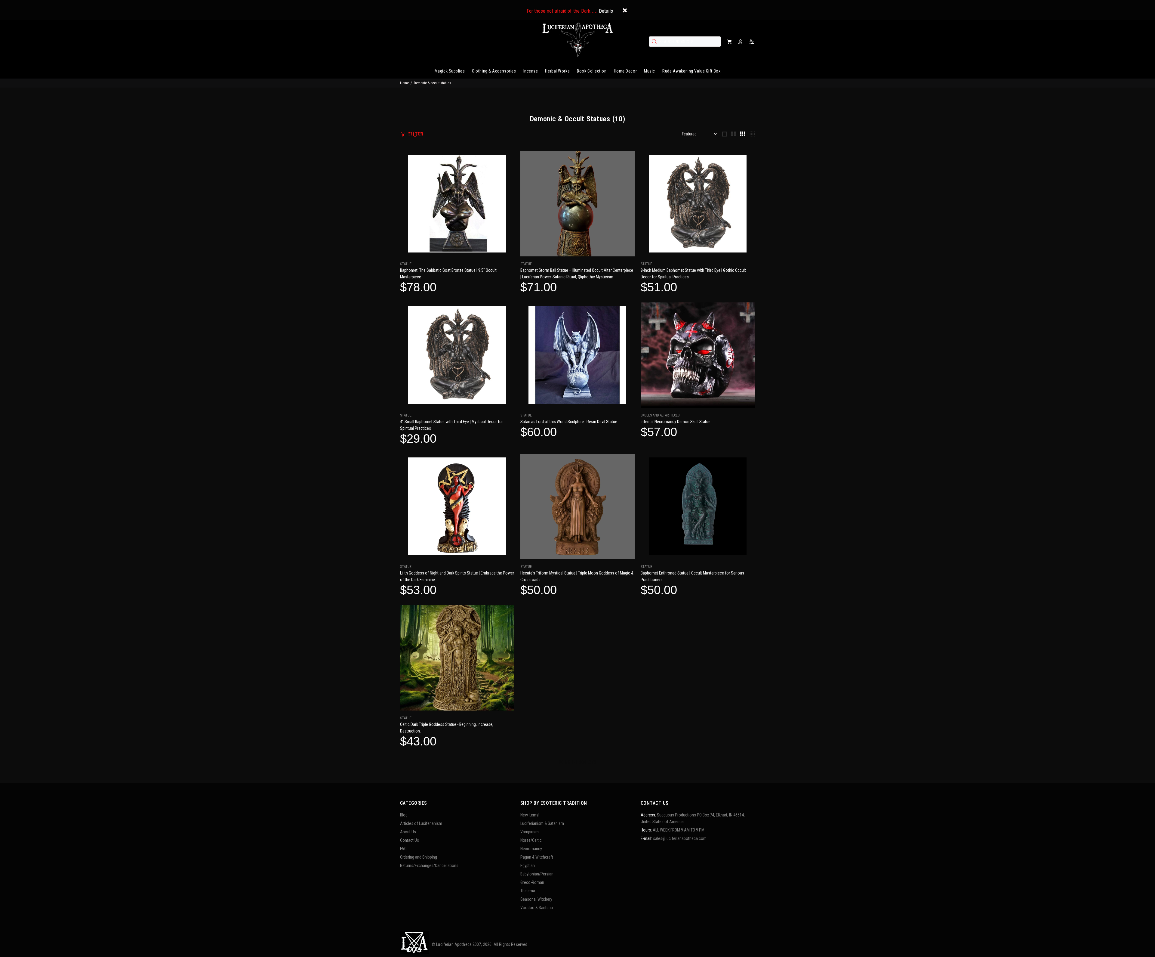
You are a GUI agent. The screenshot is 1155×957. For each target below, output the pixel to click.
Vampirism (529, 831)
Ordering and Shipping (418, 857)
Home (404, 83)
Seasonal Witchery (536, 899)
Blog (404, 815)
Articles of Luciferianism (421, 823)
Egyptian (527, 865)
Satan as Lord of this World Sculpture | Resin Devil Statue (568, 421)
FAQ (403, 848)
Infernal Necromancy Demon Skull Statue (675, 421)
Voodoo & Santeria (536, 907)
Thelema (527, 890)
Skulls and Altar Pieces (660, 415)
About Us (408, 831)
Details (606, 11)
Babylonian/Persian (536, 874)
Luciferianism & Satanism (542, 823)
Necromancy (531, 848)
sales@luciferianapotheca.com (680, 838)
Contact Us (409, 840)
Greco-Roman (532, 882)
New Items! (529, 815)
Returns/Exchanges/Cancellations (429, 865)
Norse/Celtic (531, 840)
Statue (405, 264)
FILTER (415, 134)
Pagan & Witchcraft (536, 857)
